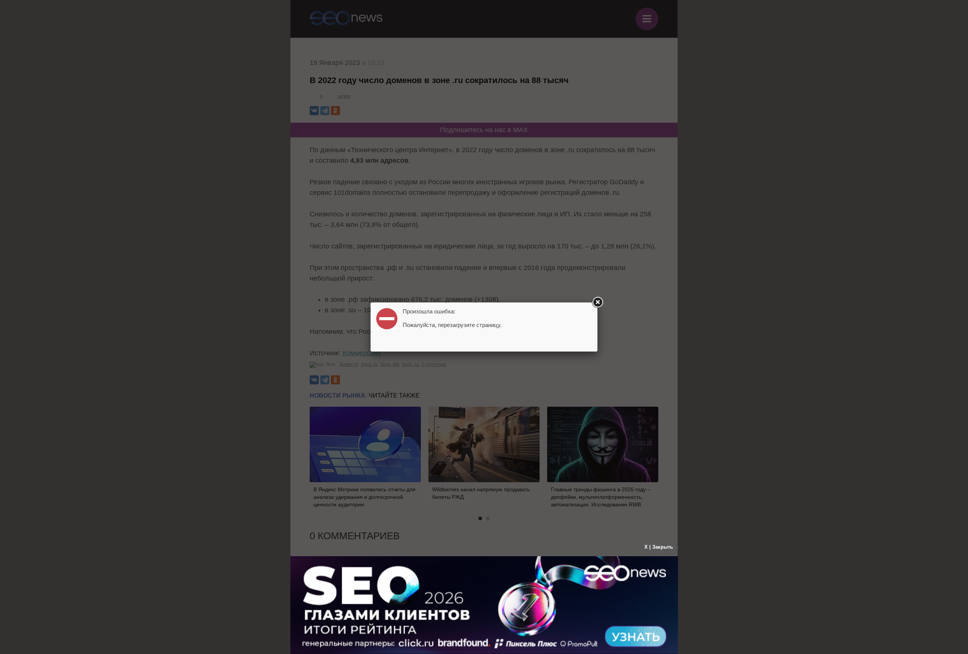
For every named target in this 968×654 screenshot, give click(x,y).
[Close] (597, 302)
